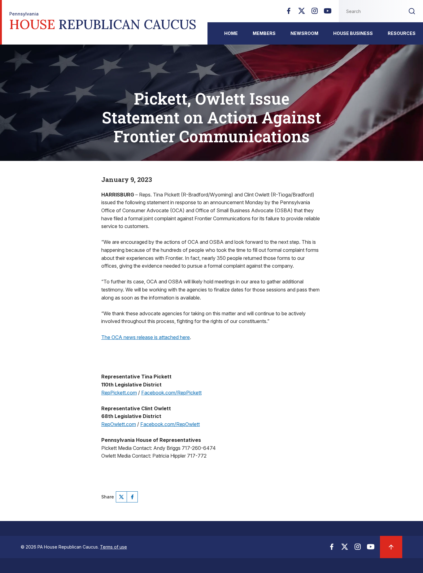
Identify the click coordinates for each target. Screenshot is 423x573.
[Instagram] (314, 13)
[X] (301, 13)
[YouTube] (327, 13)
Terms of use (113, 546)
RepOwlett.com (118, 424)
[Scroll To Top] (391, 547)
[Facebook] (288, 13)
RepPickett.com (119, 393)
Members (264, 33)
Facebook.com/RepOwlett (170, 424)
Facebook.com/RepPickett (171, 393)
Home (231, 33)
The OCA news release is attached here (145, 337)
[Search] (412, 11)
